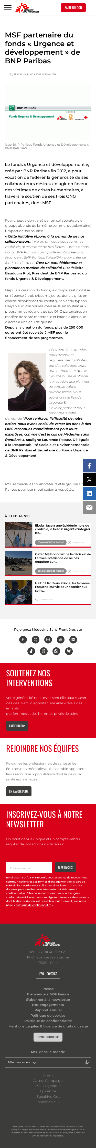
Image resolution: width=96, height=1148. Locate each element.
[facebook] (23, 640)
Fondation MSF (48, 1102)
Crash (48, 1075)
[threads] (44, 651)
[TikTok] (31, 651)
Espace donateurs (48, 1036)
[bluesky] (69, 651)
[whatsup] (56, 651)
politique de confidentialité (33, 905)
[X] (35, 640)
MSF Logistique (48, 1086)
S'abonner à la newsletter (48, 999)
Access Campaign (48, 1080)
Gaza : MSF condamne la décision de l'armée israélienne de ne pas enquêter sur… (63, 557)
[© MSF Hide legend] (18, 535)
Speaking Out (48, 1096)
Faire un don (17, 725)
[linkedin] (73, 640)
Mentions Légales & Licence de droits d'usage (48, 1026)
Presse (48, 989)
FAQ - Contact (48, 973)
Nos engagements (48, 1005)
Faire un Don (73, 7)
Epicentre (48, 1091)
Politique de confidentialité (48, 1021)
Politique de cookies (48, 1015)
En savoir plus (18, 791)
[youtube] (61, 640)
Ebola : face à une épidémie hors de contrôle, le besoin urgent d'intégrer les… (62, 529)
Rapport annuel (48, 1010)
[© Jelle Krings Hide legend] (18, 592)
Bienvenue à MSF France (48, 994)
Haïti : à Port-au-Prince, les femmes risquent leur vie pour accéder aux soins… (62, 586)
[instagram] (48, 640)
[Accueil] (27, 8)
